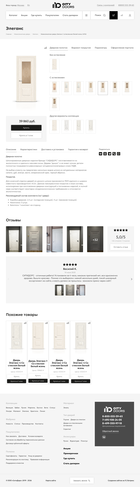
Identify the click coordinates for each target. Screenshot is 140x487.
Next (131, 279)
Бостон (40, 408)
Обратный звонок (110, 431)
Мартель (31, 408)
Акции (66, 448)
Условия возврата (35, 436)
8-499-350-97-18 (112, 423)
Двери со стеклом (78, 419)
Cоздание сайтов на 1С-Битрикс (121, 480)
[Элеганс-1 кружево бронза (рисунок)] (54, 88)
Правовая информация (39, 459)
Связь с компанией (105, 5)
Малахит (17, 411)
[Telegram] (109, 153)
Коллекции (11, 403)
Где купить (69, 458)
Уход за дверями (35, 456)
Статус (52, 408)
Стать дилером (71, 463)
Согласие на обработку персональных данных (25, 440)
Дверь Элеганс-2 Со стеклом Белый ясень (59, 364)
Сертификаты (11, 456)
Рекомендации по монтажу (17, 459)
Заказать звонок (80, 480)
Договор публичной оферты (17, 443)
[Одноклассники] (105, 153)
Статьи (17, 424)
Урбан (17, 408)
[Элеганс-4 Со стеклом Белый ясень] (79, 127)
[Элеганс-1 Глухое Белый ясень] (54, 66)
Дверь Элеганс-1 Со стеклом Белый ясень (37, 364)
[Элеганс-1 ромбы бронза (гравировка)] (91, 88)
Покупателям (13, 432)
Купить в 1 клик (26, 135)
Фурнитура (74, 441)
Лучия (23, 408)
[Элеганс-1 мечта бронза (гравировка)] (103, 88)
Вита (46, 408)
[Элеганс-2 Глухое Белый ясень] (54, 127)
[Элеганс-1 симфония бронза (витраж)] (54, 104)
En (28, 5)
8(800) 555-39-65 (126, 5)
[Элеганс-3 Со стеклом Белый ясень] (66, 127)
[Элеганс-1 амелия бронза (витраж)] (115, 88)
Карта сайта (51, 480)
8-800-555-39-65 (112, 416)
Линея (42, 411)
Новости (9, 424)
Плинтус (84, 441)
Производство (28, 424)
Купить (26, 128)
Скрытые (67, 429)
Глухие (66, 419)
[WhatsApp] (118, 153)
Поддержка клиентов (15, 463)
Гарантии (22, 456)
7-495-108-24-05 (112, 419)
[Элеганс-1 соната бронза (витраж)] (127, 88)
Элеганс (25, 411)
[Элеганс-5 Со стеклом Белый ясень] (91, 127)
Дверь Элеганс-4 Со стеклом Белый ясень (16, 364)
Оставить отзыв (121, 247)
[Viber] (114, 153)
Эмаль (66, 408)
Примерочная (70, 453)
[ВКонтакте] (100, 153)
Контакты (39, 424)
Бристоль (34, 411)
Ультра (9, 411)
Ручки (65, 441)
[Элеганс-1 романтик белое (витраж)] (79, 88)
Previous (8, 279)
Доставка (22, 436)
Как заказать (11, 436)
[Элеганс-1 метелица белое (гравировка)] (66, 88)
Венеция (9, 408)
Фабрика (10, 419)
